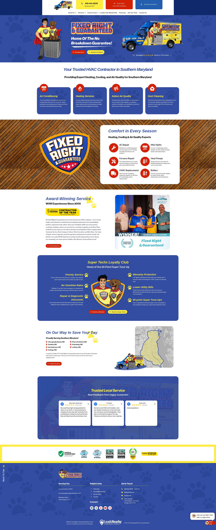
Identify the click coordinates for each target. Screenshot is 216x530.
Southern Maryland (68, 493)
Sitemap (90, 524)
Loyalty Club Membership (108, 13)
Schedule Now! (79, 52)
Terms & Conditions (72, 524)
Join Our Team (132, 13)
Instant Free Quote (97, 52)
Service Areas (92, 13)
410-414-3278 (91, 3)
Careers (95, 497)
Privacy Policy (83, 524)
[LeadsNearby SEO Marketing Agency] (111, 523)
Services (81, 13)
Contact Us (143, 13)
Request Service (129, 492)
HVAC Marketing (129, 523)
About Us (71, 13)
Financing (122, 13)
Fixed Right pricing (99, 491)
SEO (138, 523)
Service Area (97, 494)
